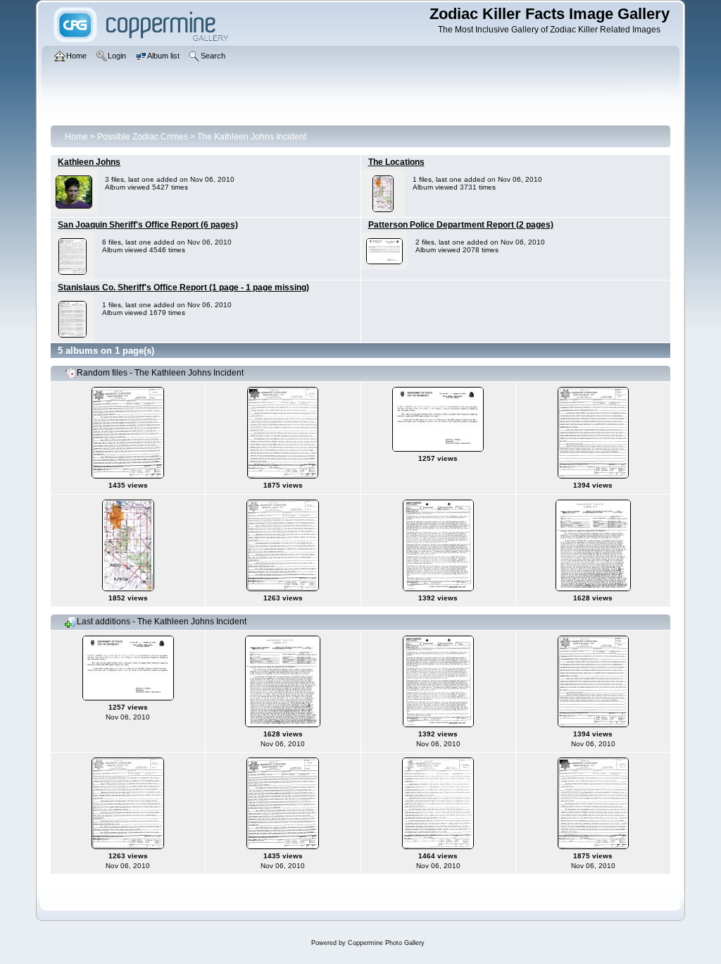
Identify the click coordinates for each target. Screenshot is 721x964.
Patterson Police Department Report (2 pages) (460, 225)
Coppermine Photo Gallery (386, 942)
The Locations (396, 162)
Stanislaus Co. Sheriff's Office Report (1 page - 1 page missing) (183, 287)
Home (76, 137)
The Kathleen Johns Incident (251, 137)
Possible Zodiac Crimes (142, 137)
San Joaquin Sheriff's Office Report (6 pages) (148, 225)
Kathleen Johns (89, 162)
